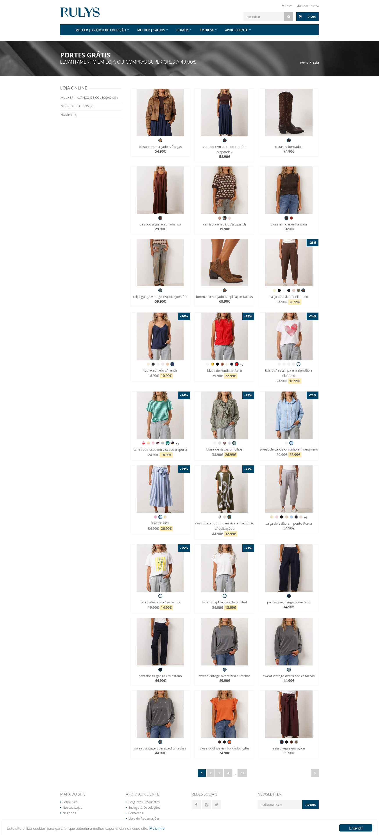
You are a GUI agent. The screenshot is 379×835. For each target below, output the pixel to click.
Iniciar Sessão (309, 6)
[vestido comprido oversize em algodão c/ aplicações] (224, 489)
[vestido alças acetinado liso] (160, 190)
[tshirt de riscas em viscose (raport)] (160, 415)
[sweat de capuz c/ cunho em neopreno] (288, 415)
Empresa (207, 30)
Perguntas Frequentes (144, 802)
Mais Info (156, 828)
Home (65, 29)
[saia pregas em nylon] (288, 714)
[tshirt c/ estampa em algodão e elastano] (288, 336)
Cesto (288, 6)
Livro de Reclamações (144, 819)
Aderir (311, 804)
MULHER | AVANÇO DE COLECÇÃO (100, 30)
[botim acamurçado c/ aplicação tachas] (224, 262)
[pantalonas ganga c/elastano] (288, 568)
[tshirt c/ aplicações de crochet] (224, 568)
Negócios (69, 813)
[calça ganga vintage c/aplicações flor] (160, 262)
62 (242, 773)
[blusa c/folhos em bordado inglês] (224, 714)
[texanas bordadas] (288, 112)
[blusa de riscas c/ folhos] (224, 415)
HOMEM (182, 30)
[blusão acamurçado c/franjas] (160, 112)
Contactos (135, 813)
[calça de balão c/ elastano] (288, 262)
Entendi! (356, 828)
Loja (316, 62)
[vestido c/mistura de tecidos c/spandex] (224, 112)
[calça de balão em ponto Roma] (288, 489)
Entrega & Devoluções (144, 808)
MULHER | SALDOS (151, 30)
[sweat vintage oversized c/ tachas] (224, 641)
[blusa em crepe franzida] (288, 190)
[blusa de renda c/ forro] (224, 336)
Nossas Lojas (72, 808)
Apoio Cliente (236, 30)
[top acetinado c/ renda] (160, 336)
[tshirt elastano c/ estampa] (160, 568)
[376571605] (160, 489)
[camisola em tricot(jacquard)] (224, 190)
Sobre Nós (70, 802)
